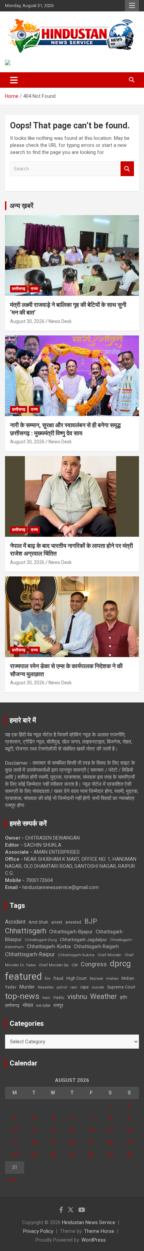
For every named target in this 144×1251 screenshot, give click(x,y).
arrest (56, 922)
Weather (103, 996)
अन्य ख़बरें (21, 206)
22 (110, 1142)
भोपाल (27, 1005)
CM (75, 965)
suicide (98, 987)
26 (53, 1155)
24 (14, 1155)
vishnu (77, 997)
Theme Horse (99, 1231)
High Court (76, 978)
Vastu (58, 997)
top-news (22, 996)
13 (72, 1130)
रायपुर (58, 1005)
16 (129, 1130)
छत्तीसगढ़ (12, 1005)
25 (34, 1155)
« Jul (10, 1180)
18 (34, 1142)
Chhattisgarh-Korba (49, 946)
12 (53, 1130)
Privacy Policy (38, 1231)
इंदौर (123, 997)
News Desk (60, 321)
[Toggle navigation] (14, 80)
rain (73, 987)
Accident (15, 922)
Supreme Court (121, 987)
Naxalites (46, 987)
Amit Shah (38, 922)
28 (91, 1155)
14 (91, 1130)
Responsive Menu (132, 5)
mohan (112, 978)
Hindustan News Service (88, 1222)
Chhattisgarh (25, 931)
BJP (90, 921)
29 (110, 1155)
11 (34, 1130)
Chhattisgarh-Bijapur (71, 931)
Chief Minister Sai (54, 965)
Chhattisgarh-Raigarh (96, 946)
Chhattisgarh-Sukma (76, 955)
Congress (94, 964)
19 (53, 1142)
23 (129, 1142)
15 (110, 1130)
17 (14, 1142)
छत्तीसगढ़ (18, 288)
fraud (58, 978)
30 (129, 1155)
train (46, 998)
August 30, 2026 (27, 321)
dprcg (120, 963)
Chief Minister (109, 955)
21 (91, 1142)
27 (72, 1155)
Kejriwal (96, 978)
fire (47, 978)
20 (72, 1142)
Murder (27, 987)
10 (14, 1130)
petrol (62, 987)
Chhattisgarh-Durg (41, 939)
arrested (73, 922)
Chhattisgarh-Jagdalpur (83, 939)
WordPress (93, 1240)
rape (84, 987)
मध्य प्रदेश (43, 1006)
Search (127, 168)
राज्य (34, 288)
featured (23, 976)
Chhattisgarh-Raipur (30, 954)
